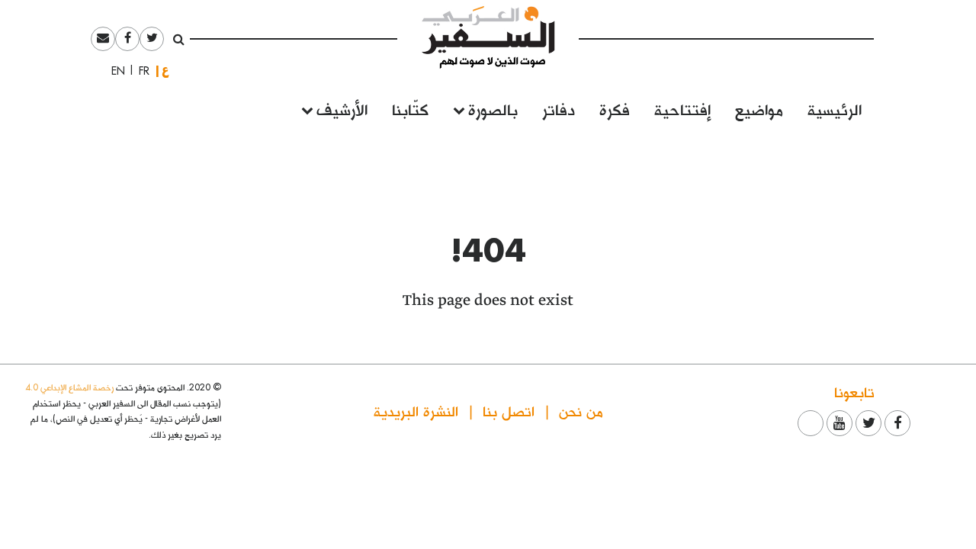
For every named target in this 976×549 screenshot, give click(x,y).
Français (139, 71)
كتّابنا (410, 109)
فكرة (614, 109)
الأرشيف (342, 109)
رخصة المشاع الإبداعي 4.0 (69, 387)
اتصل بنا (509, 410)
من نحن (581, 410)
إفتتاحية (682, 109)
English (113, 71)
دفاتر (558, 109)
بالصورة (493, 109)
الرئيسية (834, 109)
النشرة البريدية (416, 410)
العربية (165, 70)
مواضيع (759, 109)
